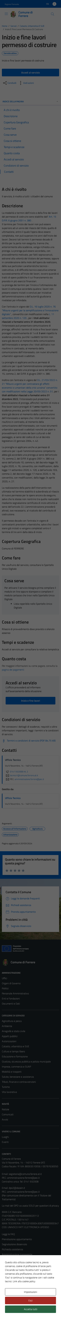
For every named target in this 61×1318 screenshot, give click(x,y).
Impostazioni (30, 1292)
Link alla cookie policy (24, 1281)
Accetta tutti (30, 1309)
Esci (30, 1300)
